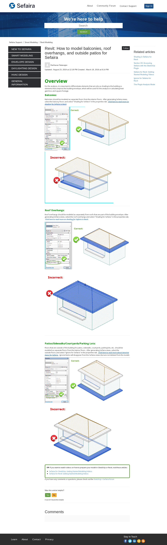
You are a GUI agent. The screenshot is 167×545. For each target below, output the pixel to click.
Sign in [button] (148, 6)
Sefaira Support (15, 42)
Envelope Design (22, 62)
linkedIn (134, 541)
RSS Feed (143, 541)
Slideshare (139, 541)
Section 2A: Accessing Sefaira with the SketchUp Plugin (144, 65)
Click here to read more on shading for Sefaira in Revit (66, 219)
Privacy (49, 539)
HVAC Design (19, 74)
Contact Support (128, 6)
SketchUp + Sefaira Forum (104, 479)
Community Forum (106, 6)
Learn (14, 539)
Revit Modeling (46, 42)
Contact (36, 539)
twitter (130, 541)
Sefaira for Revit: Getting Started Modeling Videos (68, 473)
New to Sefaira (21, 49)
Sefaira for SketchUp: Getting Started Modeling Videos (70, 471)
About (90, 6)
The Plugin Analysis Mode (144, 84)
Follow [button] (126, 48)
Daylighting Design (24, 68)
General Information (19, 83)
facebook (126, 541)
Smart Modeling (31, 42)
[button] (48, 495)
